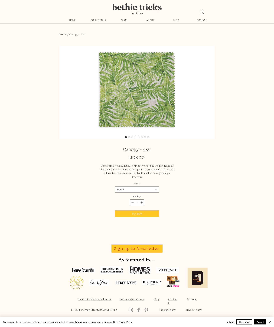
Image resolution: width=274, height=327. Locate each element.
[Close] (270, 321)
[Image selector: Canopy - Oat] (125, 137)
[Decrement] (132, 202)
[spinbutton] (137, 202)
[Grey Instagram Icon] (131, 310)
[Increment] (142, 202)
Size (137, 183)
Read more (137, 177)
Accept (260, 322)
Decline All (244, 322)
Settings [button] (230, 322)
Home (63, 34)
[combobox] (137, 189)
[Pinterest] (146, 310)
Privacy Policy (125, 322)
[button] (202, 12)
